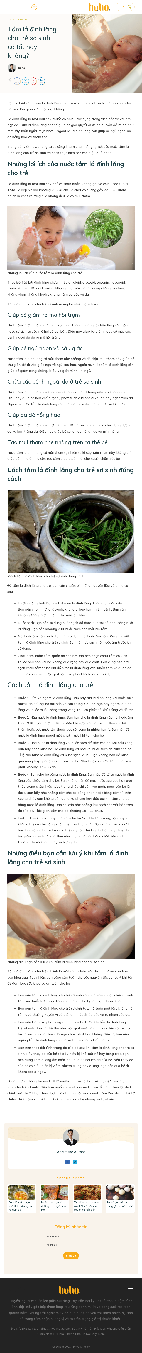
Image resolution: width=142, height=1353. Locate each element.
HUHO (54, 1081)
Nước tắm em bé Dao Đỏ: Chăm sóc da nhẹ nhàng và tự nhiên (65, 1099)
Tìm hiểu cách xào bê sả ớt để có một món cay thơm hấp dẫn (86, 1206)
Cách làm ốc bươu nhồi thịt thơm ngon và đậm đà (20, 1206)
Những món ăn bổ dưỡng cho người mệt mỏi (54, 1206)
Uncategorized (18, 19)
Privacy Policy (81, 1346)
